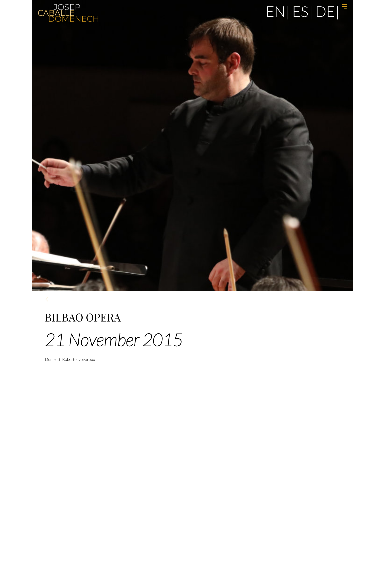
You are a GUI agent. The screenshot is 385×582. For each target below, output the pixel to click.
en (275, 11)
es (300, 11)
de (325, 11)
